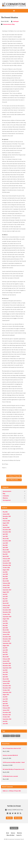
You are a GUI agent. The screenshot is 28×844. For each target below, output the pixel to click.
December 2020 (7, 540)
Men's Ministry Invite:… (13, 479)
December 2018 (7, 563)
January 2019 (6, 561)
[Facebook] (7, 813)
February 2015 (6, 659)
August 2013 (6, 694)
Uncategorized (6, 500)
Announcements (7, 24)
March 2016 (6, 630)
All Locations (18, 818)
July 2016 (5, 621)
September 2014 (7, 667)
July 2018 (5, 572)
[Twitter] (12, 813)
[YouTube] (15, 813)
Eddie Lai (5, 790)
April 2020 (5, 547)
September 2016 (7, 616)
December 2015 (7, 636)
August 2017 (6, 592)
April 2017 (5, 601)
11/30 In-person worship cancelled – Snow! (14, 762)
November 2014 (7, 665)
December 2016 (7, 609)
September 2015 (7, 643)
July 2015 (5, 647)
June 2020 (5, 543)
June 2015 (5, 650)
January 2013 (6, 710)
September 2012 (7, 719)
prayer (12, 735)
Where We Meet (10, 835)
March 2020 (6, 549)
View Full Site (14, 828)
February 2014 (6, 681)
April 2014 (5, 676)
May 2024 (5, 525)
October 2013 (6, 690)
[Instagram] (10, 813)
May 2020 (5, 545)
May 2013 (5, 701)
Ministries (5, 498)
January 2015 (6, 661)
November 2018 (7, 565)
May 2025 (5, 518)
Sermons (13, 833)
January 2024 (6, 527)
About (7, 833)
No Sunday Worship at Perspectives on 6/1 (13, 769)
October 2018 (6, 567)
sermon (17, 735)
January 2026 (6, 514)
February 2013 (6, 708)
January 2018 (6, 585)
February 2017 (6, 605)
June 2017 (5, 596)
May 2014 (5, 674)
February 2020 (6, 552)
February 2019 (6, 558)
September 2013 (7, 692)
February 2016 (6, 632)
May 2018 (5, 576)
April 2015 (5, 654)
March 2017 (6, 603)
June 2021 (5, 536)
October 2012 (6, 716)
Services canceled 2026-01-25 (10, 755)
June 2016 (5, 623)
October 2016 (6, 614)
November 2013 (7, 687)
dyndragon (16, 21)
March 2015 (6, 656)
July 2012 (5, 721)
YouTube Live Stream (14, 806)
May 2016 (5, 625)
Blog (13, 24)
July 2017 (5, 594)
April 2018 (5, 578)
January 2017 (6, 607)
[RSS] (20, 813)
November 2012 (7, 714)
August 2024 (6, 523)
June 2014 (5, 672)
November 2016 (7, 612)
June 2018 (5, 574)
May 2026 (5, 511)
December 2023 (7, 529)
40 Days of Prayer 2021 (15, 476)
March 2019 (6, 556)
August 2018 (6, 569)
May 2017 (5, 598)
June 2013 (5, 699)
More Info (9, 818)
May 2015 (5, 652)
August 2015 (6, 645)
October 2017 (6, 587)
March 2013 (6, 705)
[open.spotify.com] (18, 813)
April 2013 (5, 703)
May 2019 (5, 554)
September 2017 (7, 589)
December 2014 (7, 663)
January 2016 (6, 634)
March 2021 (6, 538)
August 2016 (6, 618)
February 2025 (6, 520)
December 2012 (7, 712)
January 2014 (6, 683)
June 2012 (5, 723)
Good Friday (6, 735)
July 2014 (5, 670)
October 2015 (6, 641)
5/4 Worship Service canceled (10, 776)
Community (6, 495)
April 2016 (5, 627)
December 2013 (7, 685)
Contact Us (19, 835)
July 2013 (5, 696)
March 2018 (6, 581)
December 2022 (7, 531)
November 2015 (7, 639)
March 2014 (6, 679)
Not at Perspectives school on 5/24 (12, 748)
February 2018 (6, 583)
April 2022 (5, 534)
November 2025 (7, 516)
